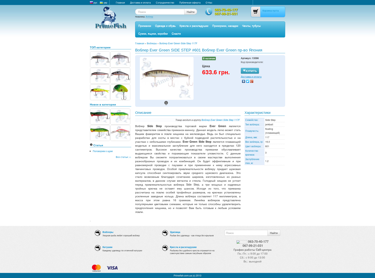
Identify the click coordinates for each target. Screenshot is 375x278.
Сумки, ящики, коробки (153, 33)
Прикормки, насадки (225, 25)
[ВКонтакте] (244, 81)
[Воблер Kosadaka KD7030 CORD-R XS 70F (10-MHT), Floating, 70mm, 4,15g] (100, 91)
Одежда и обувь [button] (165, 25)
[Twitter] (248, 81)
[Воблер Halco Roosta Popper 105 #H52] (100, 132)
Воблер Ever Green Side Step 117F (178, 43)
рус (95, 2)
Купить (251, 71)
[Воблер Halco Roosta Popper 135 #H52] (120, 116)
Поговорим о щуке (103, 151)
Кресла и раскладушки (193, 25)
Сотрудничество (165, 2)
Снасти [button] (176, 33)
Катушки (107, 247)
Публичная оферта (190, 2)
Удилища (175, 232)
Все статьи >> (123, 156)
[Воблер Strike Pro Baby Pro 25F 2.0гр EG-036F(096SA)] (120, 91)
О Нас (209, 2)
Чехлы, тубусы (251, 25)
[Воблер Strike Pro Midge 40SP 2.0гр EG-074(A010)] (120, 59)
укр (105, 2)
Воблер (149, 16)
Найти (191, 12)
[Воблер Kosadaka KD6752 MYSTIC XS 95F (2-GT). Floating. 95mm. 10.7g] (100, 75)
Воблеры (152, 43)
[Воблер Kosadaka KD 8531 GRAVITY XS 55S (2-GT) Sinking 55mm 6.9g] (120, 75)
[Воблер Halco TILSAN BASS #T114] (120, 132)
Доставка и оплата (140, 2)
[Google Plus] (252, 81)
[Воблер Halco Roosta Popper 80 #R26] (100, 116)
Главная (120, 2)
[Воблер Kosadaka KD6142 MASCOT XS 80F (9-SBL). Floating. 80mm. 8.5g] (100, 59)
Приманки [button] (144, 25)
